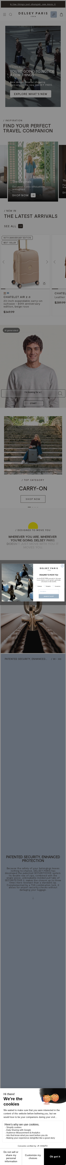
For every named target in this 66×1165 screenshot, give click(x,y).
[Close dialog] (62, 565)
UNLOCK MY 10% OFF (49, 596)
